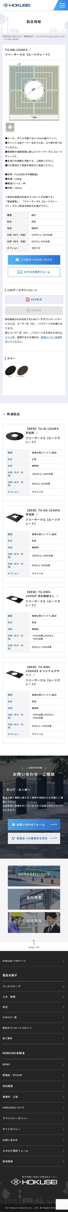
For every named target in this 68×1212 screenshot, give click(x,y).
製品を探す (28, 36)
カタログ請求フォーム (37, 272)
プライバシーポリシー (15, 1118)
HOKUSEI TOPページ (12, 36)
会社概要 (8, 1086)
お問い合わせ (10, 1140)
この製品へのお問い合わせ (36, 259)
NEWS (6, 1064)
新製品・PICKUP (12, 1075)
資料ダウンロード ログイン (17, 1028)
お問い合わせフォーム (31, 824)
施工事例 (7, 1038)
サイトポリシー (12, 1129)
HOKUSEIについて (13, 1107)
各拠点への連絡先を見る (32, 838)
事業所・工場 (10, 1096)
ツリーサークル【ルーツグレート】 (50, 36)
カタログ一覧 (10, 1017)
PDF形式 (36, 299)
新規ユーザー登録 (50, 337)
